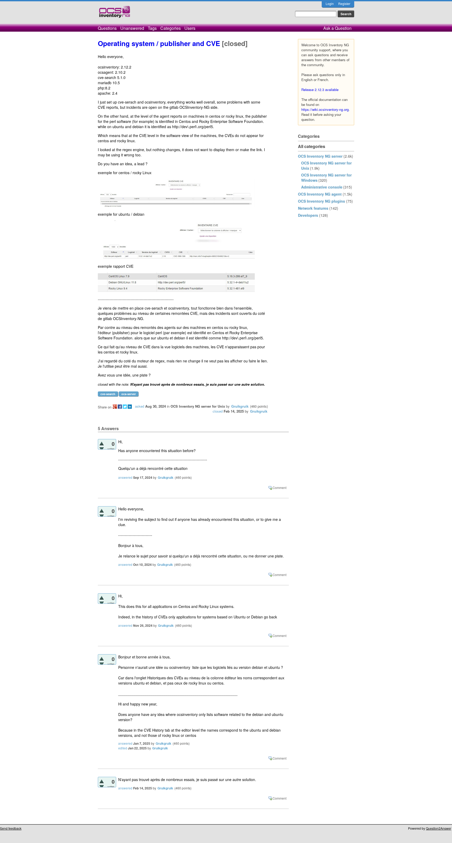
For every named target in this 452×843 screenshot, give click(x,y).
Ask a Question (337, 28)
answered (125, 477)
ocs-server (128, 394)
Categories (170, 28)
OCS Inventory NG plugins (321, 201)
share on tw (125, 407)
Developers (308, 215)
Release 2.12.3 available (319, 89)
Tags (152, 28)
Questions (107, 28)
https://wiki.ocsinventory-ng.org (325, 109)
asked (139, 406)
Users (189, 28)
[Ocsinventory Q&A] (114, 14)
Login (330, 3)
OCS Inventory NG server (320, 156)
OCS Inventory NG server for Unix (198, 406)
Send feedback (10, 828)
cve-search (107, 394)
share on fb (120, 407)
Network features (313, 208)
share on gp (115, 407)
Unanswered (132, 28)
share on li (130, 407)
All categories (311, 146)
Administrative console (321, 187)
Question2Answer (438, 828)
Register (344, 3)
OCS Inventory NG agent (320, 194)
